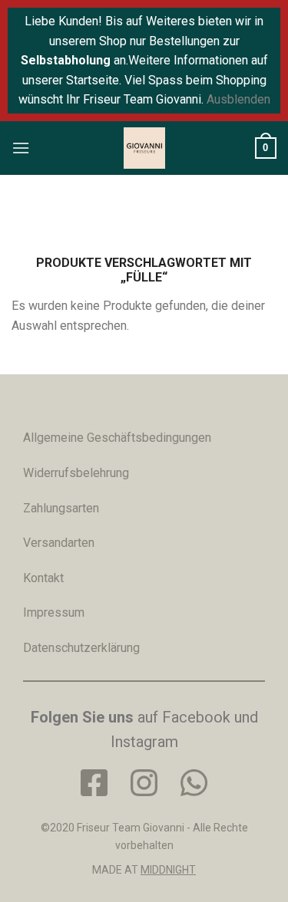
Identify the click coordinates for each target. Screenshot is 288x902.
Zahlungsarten (61, 508)
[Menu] (21, 147)
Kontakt (43, 578)
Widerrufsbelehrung (76, 473)
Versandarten (58, 542)
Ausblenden (238, 99)
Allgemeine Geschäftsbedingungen (117, 437)
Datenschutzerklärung (81, 647)
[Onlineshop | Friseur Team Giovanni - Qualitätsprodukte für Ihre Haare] (144, 148)
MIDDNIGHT (168, 870)
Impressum (53, 612)
